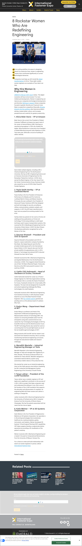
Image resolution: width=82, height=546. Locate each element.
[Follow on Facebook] (61, 522)
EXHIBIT (69, 6)
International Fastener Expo (22, 446)
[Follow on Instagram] (68, 525)
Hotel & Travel (48, 10)
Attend (31, 10)
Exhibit (39, 10)
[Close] (79, 540)
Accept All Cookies (61, 542)
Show (24, 10)
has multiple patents (29, 299)
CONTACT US (20, 525)
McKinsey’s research (29, 103)
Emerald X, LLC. (53, 533)
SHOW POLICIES (30, 525)
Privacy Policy (25, 540)
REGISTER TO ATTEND (68, 2)
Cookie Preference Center (61, 538)
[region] (41, 540)
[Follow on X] (64, 522)
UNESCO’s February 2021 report (23, 95)
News (58, 10)
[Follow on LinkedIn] (67, 522)
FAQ (13, 525)
